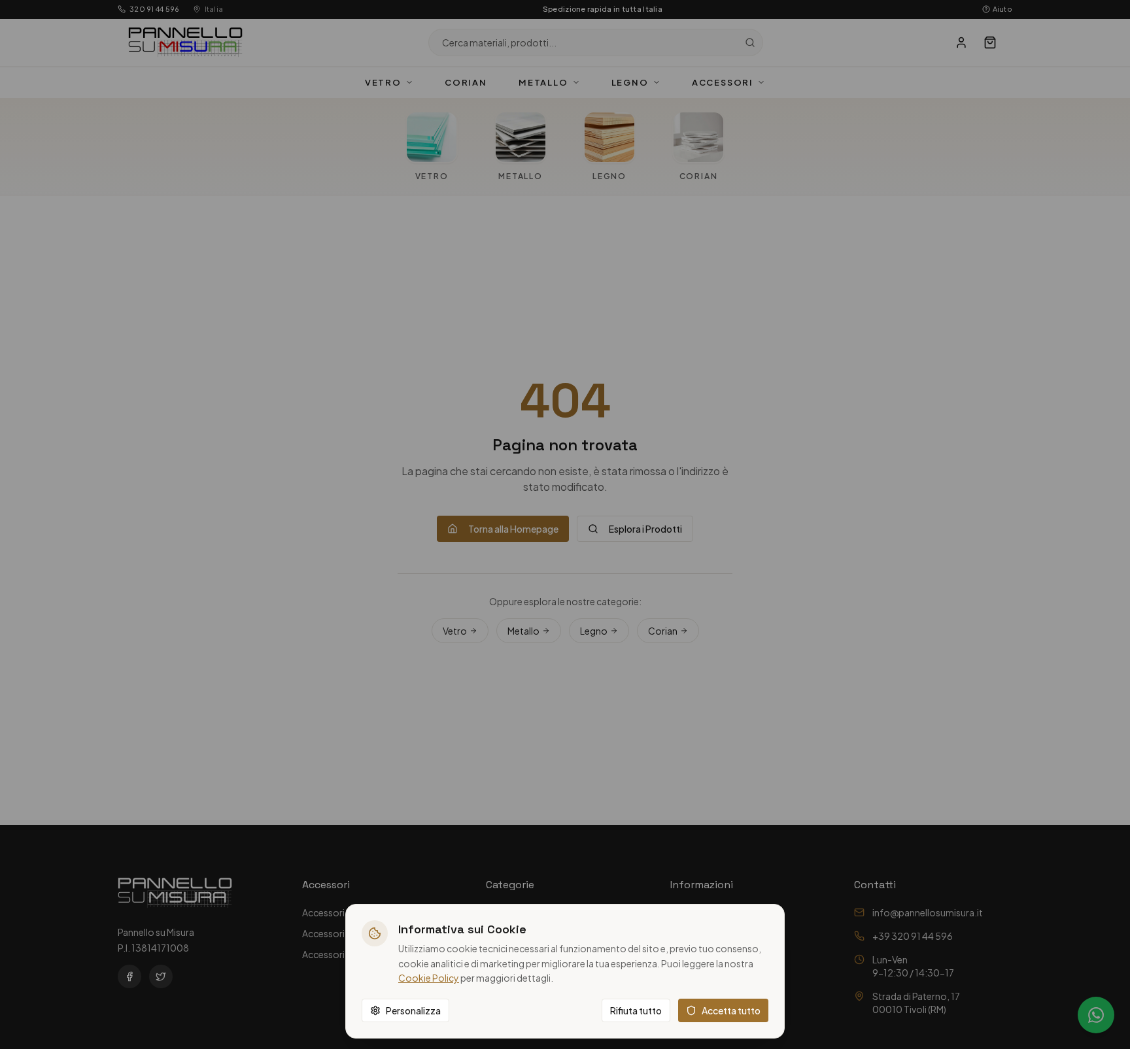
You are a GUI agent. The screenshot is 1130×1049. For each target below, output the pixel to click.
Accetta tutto (731, 1010)
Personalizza (413, 1010)
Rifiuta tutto (636, 1010)
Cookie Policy (428, 978)
